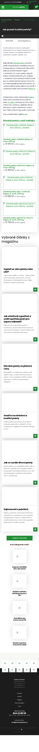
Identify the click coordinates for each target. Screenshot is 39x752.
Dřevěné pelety (6, 20)
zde (25, 114)
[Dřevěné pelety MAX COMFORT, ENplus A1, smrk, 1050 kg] (19, 183)
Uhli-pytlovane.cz (19, 683)
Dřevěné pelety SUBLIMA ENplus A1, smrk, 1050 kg (18, 140)
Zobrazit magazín (19, 538)
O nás (19, 706)
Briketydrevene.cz (19, 681)
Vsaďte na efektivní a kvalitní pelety (15, 417)
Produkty (19, 693)
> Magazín (19, 700)
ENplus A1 (32, 89)
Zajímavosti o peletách (16, 509)
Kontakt (19, 696)
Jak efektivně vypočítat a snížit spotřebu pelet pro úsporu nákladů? (17, 319)
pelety (31, 97)
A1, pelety (11, 102)
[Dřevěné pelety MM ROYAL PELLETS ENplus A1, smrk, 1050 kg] (19, 209)
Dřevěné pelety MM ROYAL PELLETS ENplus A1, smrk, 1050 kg (18, 219)
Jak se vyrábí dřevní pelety (18, 462)
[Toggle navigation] (3, 7)
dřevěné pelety (19, 63)
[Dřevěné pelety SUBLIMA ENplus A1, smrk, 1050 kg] (19, 130)
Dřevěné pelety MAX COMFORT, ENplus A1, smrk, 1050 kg (16, 192)
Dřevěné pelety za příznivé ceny (18, 367)
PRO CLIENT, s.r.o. (21, 732)
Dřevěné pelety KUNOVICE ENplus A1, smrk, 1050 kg (18, 166)
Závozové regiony (19, 703)
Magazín (17, 20)
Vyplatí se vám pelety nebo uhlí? (18, 270)
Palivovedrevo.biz (19, 687)
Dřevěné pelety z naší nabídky (19, 120)
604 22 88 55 (19, 713)
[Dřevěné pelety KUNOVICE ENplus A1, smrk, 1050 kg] (19, 157)
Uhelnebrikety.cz (19, 685)
